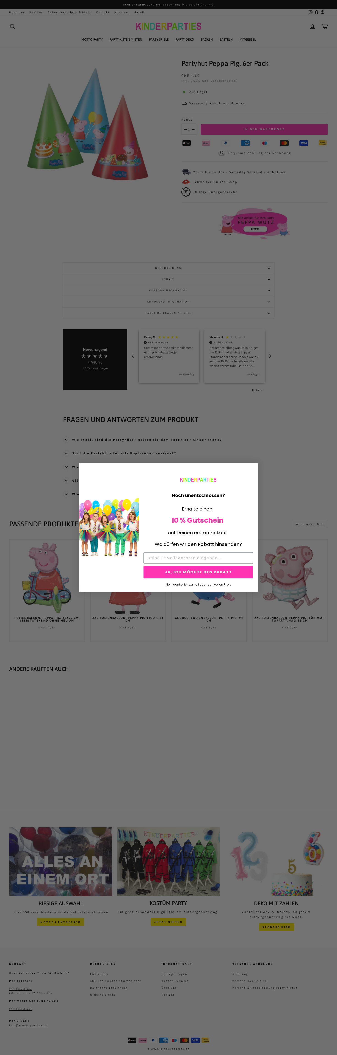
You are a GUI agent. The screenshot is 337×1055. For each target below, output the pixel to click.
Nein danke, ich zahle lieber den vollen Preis (198, 584)
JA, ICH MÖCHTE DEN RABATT (198, 572)
